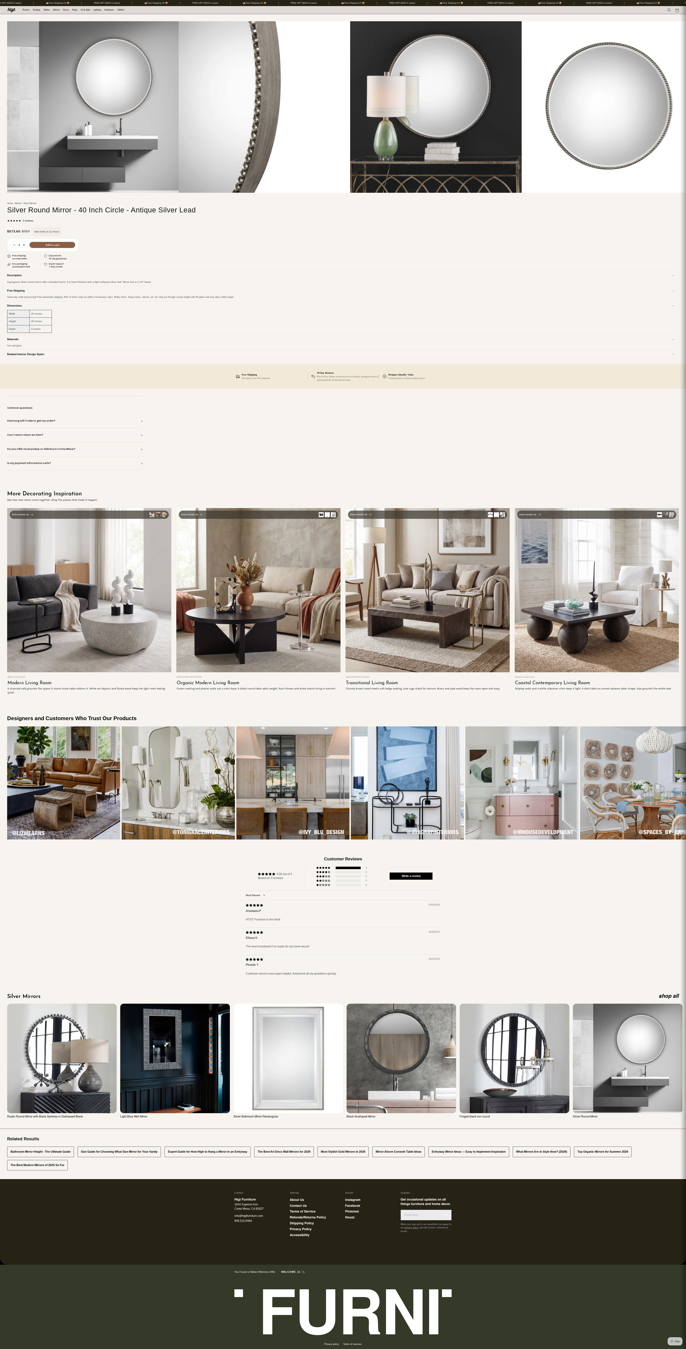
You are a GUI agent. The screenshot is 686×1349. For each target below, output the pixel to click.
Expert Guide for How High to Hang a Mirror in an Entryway (207, 1151)
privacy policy (411, 1227)
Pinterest (352, 1211)
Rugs (74, 10)
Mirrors (56, 10)
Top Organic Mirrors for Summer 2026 (602, 1151)
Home (10, 203)
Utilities (120, 10)
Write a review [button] (411, 876)
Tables (46, 10)
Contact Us (298, 1205)
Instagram (353, 1199)
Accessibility (299, 1235)
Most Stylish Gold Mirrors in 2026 (343, 1151)
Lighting (97, 10)
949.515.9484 (243, 1220)
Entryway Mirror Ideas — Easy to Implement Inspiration (469, 1151)
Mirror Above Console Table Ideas (398, 1151)
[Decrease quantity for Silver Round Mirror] (14, 244)
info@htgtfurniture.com (248, 1215)
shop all (669, 995)
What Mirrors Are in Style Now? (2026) (541, 1151)
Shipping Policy (302, 1223)
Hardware (109, 10)
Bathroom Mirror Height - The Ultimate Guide (41, 1151)
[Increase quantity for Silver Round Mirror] (23, 244)
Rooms (26, 10)
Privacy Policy (301, 1229)
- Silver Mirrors (29, 203)
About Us (297, 1199)
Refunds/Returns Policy (308, 1217)
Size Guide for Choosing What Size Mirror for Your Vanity (119, 1151)
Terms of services (352, 1344)
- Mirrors (18, 203)
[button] (26, 10)
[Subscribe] (445, 1215)
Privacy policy (331, 1344)
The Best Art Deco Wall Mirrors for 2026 (284, 1151)
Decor (66, 10)
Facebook (352, 1205)
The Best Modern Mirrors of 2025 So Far (37, 1165)
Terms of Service (302, 1211)
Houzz (350, 1217)
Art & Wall (85, 10)
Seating (36, 10)
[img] (254, 905)
